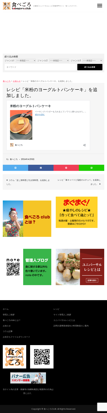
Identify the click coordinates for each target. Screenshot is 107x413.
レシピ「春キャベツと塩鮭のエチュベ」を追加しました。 (79, 182)
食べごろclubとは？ (12, 320)
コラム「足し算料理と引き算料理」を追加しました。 (28, 182)
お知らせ (7, 325)
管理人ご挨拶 (8, 314)
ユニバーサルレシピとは (64, 320)
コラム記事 (8, 331)
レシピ (56, 309)
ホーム (6, 309)
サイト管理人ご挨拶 (62, 314)
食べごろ (14, 159)
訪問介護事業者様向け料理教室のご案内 (71, 325)
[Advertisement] (53, 32)
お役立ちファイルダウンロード (16, 336)
